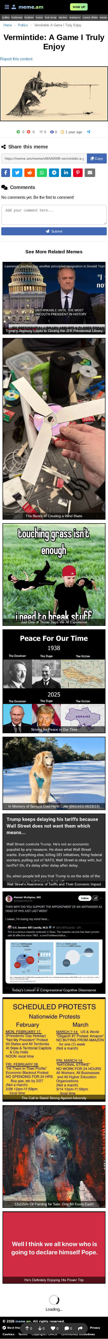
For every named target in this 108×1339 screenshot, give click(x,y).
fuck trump (51, 17)
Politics (23, 25)
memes (103, 17)
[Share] (89, 132)
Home (8, 25)
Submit (56, 231)
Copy (98, 158)
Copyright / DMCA (44, 1334)
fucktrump (17, 17)
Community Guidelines (78, 1334)
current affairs (90, 17)
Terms (23, 1334)
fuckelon (29, 17)
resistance (75, 17)
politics (5, 17)
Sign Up (79, 7)
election (63, 17)
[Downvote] (28, 132)
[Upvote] (18, 132)
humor (39, 17)
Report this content (16, 59)
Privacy (95, 1328)
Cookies (9, 1334)
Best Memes (16, 1328)
